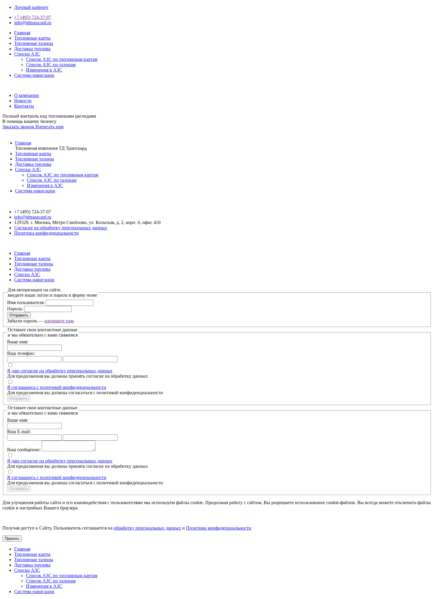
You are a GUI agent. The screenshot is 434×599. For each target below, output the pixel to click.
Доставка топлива (32, 48)
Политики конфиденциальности (218, 527)
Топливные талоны (33, 43)
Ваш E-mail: (19, 431)
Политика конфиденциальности (46, 233)
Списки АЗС (27, 53)
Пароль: (15, 308)
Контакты (24, 105)
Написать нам (49, 126)
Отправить (18, 315)
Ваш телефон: (21, 353)
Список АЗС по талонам (51, 64)
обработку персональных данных (147, 527)
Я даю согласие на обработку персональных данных (59, 370)
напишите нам (59, 320)
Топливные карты (32, 37)
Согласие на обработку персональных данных (60, 227)
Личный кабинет (31, 7)
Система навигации (34, 75)
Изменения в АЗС (44, 69)
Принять (12, 538)
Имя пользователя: (26, 302)
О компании (26, 95)
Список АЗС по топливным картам (61, 59)
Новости (23, 100)
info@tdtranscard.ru (32, 22)
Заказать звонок (18, 126)
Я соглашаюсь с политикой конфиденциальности (56, 387)
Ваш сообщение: (23, 449)
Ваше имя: (17, 341)
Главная (22, 32)
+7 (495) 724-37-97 (32, 17)
